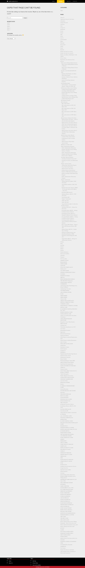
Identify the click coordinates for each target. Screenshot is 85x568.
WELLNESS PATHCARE (65, 394)
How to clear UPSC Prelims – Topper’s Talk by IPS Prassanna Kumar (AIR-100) (70, 226)
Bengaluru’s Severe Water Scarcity (67, 322)
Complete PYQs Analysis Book (68, 136)
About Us (68, 1)
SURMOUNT (63, 546)
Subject (61, 248)
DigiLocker (62, 332)
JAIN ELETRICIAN (64, 497)
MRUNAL (62, 277)
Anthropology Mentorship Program (69, 165)
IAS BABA (62, 274)
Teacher (62, 250)
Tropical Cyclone (63, 369)
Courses (60, 1)
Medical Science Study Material (67, 135)
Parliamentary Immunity (65, 357)
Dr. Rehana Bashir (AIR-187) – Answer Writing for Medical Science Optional (69, 221)
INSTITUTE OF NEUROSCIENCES (67, 513)
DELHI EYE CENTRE (65, 382)
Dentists (62, 384)
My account (62, 44)
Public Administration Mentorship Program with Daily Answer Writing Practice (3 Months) (69, 149)
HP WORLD (63, 484)
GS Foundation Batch (65, 83)
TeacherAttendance (64, 252)
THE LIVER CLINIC (64, 520)
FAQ (61, 34)
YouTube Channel (65, 205)
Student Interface (63, 471)
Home (53, 1)
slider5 (8, 23)
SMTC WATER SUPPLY (65, 535)
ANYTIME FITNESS (64, 290)
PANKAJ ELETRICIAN (65, 499)
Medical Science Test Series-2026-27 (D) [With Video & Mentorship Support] (69, 132)
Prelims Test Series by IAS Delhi (67, 549)
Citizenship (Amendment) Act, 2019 (68, 327)
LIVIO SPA (62, 265)
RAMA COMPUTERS (65, 492)
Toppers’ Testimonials (65, 179)
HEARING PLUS (64, 426)
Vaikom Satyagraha (64, 374)
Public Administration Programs (67, 146)
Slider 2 (8, 28)
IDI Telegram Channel (65, 100)
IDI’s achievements (66, 103)
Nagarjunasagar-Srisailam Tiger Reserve (68, 353)
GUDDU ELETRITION (65, 496)
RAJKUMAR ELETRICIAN (66, 503)
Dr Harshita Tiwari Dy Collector (67, 404)
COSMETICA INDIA (64, 303)
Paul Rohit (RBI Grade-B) (67, 192)
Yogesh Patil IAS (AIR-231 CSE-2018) (70, 204)
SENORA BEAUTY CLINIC (66, 454)
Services (62, 61)
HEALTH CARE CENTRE (65, 511)
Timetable (62, 255)
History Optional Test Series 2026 (67, 526)
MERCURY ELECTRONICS (66, 491)
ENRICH (62, 439)
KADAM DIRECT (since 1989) (66, 487)
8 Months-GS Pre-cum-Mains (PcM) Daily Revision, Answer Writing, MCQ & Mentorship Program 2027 (70, 97)
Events (61, 31)
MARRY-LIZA (63, 446)
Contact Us (75, 1)
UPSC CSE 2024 (65, 200)
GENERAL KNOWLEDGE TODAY (67, 272)
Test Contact (63, 548)
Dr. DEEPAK (63, 414)
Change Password (64, 22)
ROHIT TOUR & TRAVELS (66, 509)
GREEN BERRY (63, 295)
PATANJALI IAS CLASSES (66, 399)
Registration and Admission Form (67, 59)
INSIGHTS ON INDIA (65, 275)
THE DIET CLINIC (64, 518)
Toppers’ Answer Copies (66, 163)
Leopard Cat (63, 350)
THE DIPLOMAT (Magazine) (66, 280)
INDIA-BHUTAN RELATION (66, 343)
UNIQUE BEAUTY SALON (66, 461)
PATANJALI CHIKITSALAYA (66, 417)
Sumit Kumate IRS (65, 197)
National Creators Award (65, 355)
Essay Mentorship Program (67, 166)
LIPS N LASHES (63, 442)
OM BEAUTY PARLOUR (65, 452)
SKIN (61, 457)
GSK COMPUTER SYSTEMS (66, 482)
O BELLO (62, 451)
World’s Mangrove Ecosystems (66, 375)
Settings (62, 241)
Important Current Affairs (65, 469)
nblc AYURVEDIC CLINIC (66, 416)
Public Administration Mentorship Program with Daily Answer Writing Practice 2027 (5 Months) (69, 154)
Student (62, 247)
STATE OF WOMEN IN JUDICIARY (68, 365)
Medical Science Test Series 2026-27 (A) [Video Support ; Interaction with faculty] (69, 127)
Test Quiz (62, 473)
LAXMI (62, 529)
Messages (62, 43)
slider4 (8, 24)
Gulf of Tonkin (63, 342)
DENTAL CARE (63, 307)
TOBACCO (62, 367)
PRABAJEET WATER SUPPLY (66, 533)
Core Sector (62, 328)
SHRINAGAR (63, 456)
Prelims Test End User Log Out (66, 53)
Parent (61, 48)
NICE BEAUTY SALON (65, 449)
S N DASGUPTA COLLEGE (66, 544)
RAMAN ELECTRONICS (65, 494)
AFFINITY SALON (64, 260)
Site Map (62, 245)
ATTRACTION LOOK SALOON (67, 377)
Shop (61, 243)
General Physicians (64, 389)
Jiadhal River (63, 345)
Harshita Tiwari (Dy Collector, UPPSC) (70, 187)
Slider (61, 10)
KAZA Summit (63, 348)
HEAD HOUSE (63, 262)
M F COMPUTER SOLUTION (66, 489)
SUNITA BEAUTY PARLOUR (66, 459)
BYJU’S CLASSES (64, 395)
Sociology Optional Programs (67, 157)
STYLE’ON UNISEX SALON (66, 267)
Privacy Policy (63, 58)
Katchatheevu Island (64, 347)
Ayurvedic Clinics (64, 380)
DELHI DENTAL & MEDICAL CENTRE (69, 305)
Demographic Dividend (65, 330)
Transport (62, 257)
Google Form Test (64, 468)
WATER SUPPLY (64, 536)
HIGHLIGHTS (63, 441)
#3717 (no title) (63, 258)
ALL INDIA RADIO (64, 270)
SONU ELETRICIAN (64, 506)
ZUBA (61, 463)
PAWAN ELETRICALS (65, 501)
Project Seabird (63, 359)
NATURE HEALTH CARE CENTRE (68, 390)
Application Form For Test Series (67, 19)
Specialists (62, 392)
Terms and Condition (64, 253)
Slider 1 (8, 29)
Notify (61, 46)
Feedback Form (63, 464)
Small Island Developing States (66, 364)
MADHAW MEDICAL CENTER (67, 514)
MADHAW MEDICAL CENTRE (67, 427)
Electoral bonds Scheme (65, 333)
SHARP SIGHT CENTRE (65, 432)
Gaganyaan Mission (64, 335)
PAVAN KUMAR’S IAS (65, 400)
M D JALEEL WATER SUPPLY (66, 531)
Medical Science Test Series (67, 168)
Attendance (62, 21)
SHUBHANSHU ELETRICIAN (66, 504)
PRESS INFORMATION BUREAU (67, 279)
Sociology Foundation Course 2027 (69, 158)
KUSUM (62, 528)
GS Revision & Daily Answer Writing (69, 88)
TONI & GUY (63, 269)
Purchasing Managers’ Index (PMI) (67, 360)
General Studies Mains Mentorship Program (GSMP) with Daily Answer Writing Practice (68, 476)
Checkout (62, 24)
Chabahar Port (63, 325)
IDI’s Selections (64, 102)
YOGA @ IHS (63, 299)
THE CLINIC (63, 516)
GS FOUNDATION (64, 397)
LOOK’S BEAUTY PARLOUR (66, 444)
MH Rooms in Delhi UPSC (66, 144)
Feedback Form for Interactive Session (68, 466)
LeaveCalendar (63, 39)
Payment (62, 49)
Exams (61, 32)
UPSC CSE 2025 (65, 202)
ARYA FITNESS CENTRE (65, 292)
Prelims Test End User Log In (66, 51)
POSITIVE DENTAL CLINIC (66, 312)
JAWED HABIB (63, 263)
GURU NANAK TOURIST (66, 508)
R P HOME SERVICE (64, 431)
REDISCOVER (63, 419)
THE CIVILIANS (64, 402)
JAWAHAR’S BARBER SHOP (66, 379)
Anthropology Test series (65, 288)
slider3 (8, 26)
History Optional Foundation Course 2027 (69, 524)
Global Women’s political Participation (68, 340)
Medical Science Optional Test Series (68, 118)
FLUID (61, 294)
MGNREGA (62, 352)
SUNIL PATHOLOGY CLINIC (66, 437)
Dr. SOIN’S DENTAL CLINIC (66, 421)
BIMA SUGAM (63, 323)
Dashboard (62, 29)
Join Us (62, 38)
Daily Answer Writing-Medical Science (69, 62)
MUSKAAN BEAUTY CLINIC (66, 447)
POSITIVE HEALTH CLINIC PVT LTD (68, 429)
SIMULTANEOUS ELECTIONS (67, 362)
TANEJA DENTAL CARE (65, 313)
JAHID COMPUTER (64, 486)
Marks (61, 41)
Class (61, 26)
